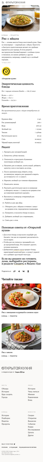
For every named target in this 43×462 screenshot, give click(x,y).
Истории (5, 392)
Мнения (31, 394)
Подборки (6, 418)
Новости (32, 412)
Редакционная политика (28, 447)
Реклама (5, 447)
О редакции (13, 447)
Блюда (5, 35)
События (31, 424)
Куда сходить (7, 394)
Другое (31, 435)
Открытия (32, 418)
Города (4, 397)
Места (4, 385)
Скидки (31, 415)
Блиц (30, 400)
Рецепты (15, 35)
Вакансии (32, 421)
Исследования (34, 430)
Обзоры (5, 389)
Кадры (30, 427)
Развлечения (33, 397)
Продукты (6, 424)
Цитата (31, 433)
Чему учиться (33, 392)
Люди (30, 385)
